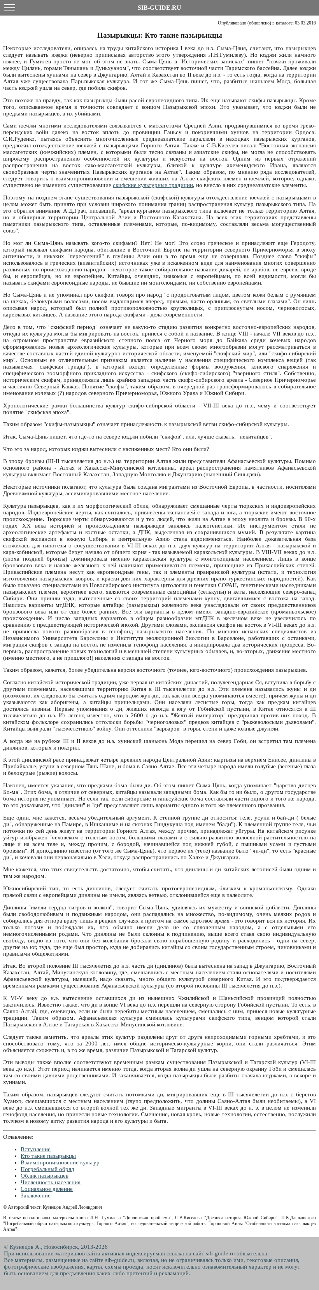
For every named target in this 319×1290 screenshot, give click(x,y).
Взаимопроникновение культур (60, 1162)
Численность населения (51, 1182)
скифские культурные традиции (153, 185)
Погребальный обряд (47, 1169)
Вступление (36, 1149)
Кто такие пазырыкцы (48, 1156)
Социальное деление (47, 1189)
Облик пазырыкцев (44, 1176)
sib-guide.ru (220, 1253)
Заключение (36, 1195)
